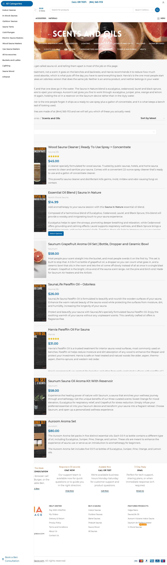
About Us (53, 531)
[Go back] (49, 34)
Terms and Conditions (58, 527)
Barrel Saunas (94, 518)
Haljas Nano (133, 510)
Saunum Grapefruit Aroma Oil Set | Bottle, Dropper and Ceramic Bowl (98, 244)
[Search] (157, 10)
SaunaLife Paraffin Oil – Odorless (71, 284)
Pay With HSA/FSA (57, 510)
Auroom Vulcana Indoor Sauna (141, 518)
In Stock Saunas (137, 526)
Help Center (55, 506)
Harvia (51, 334)
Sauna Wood (93, 527)
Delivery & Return (56, 518)
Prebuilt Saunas (95, 523)
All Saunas (92, 531)
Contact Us (54, 535)
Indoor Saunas (94, 510)
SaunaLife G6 (133, 514)
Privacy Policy (55, 523)
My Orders (53, 514)
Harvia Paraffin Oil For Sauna (69, 329)
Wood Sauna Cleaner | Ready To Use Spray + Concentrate (89, 147)
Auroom (52, 426)
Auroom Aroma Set (62, 421)
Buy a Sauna (94, 506)
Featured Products (138, 506)
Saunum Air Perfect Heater (139, 523)
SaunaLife (53, 152)
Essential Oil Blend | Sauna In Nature (74, 192)
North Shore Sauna (58, 197)
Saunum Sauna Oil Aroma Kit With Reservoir (80, 381)
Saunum (52, 248)
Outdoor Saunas (95, 514)
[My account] (163, 2)
